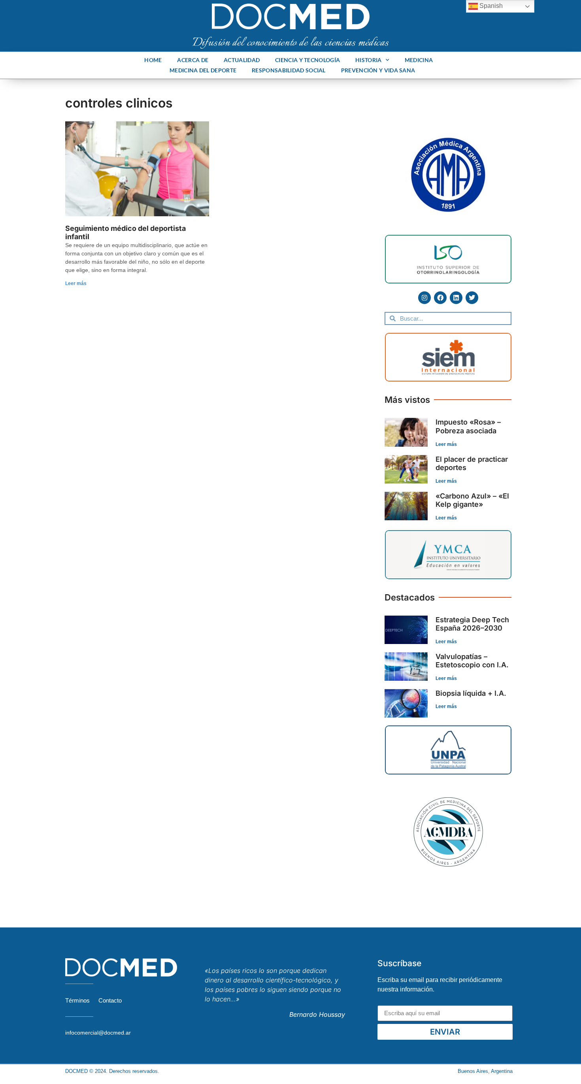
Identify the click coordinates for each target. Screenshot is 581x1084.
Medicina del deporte (203, 70)
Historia (368, 60)
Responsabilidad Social (289, 70)
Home (153, 60)
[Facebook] (440, 297)
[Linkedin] (456, 297)
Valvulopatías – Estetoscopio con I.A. (472, 660)
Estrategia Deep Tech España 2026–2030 (472, 624)
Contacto (110, 1000)
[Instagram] (424, 297)
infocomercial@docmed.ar (98, 1032)
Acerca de (192, 60)
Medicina (419, 60)
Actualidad (242, 60)
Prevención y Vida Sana (378, 70)
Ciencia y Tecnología (307, 60)
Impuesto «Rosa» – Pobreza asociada (468, 426)
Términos (77, 1000)
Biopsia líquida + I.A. (471, 693)
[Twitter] (472, 297)
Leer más (76, 283)
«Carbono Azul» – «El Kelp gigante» (472, 500)
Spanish (490, 5)
